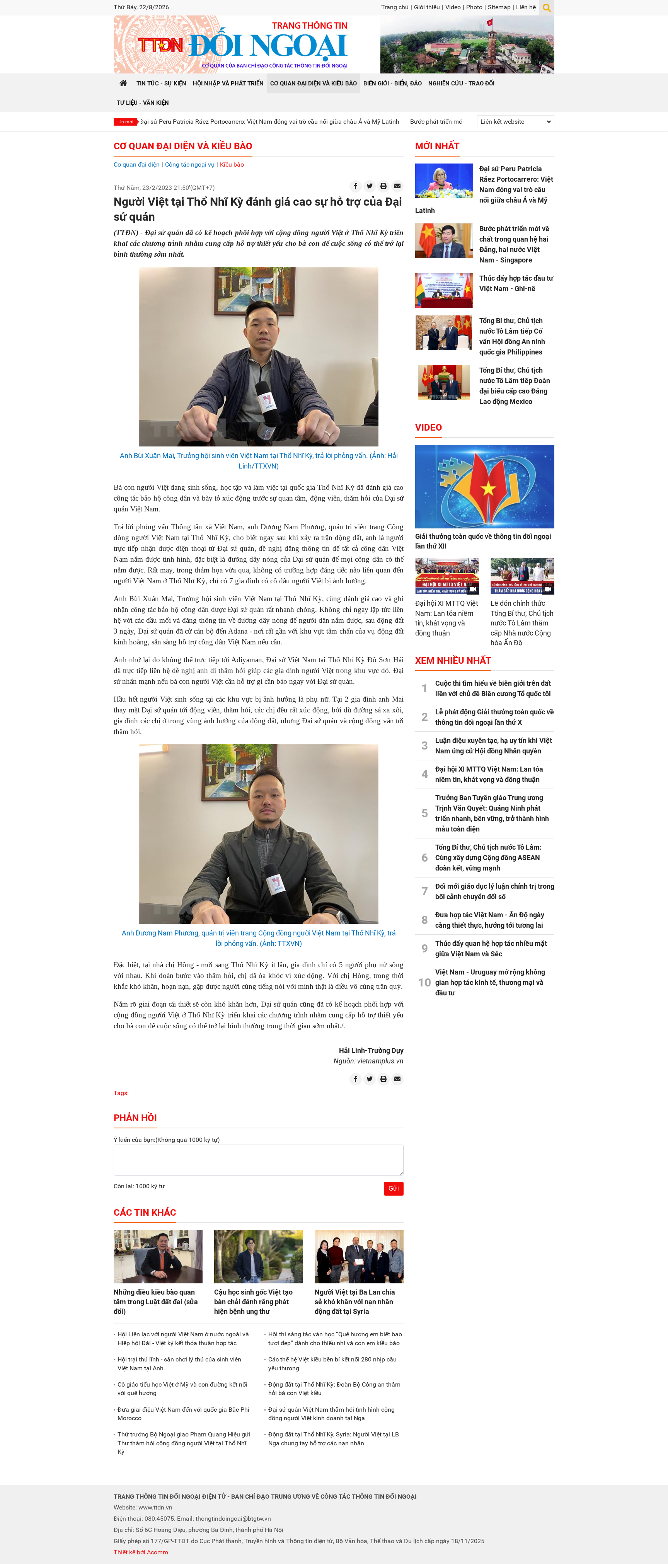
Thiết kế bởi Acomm (141, 1552)
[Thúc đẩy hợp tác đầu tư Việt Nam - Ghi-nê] (444, 290)
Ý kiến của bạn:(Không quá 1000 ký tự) (167, 1139)
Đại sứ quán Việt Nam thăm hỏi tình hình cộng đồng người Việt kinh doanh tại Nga (331, 1414)
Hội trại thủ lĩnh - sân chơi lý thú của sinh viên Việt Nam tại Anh (179, 1363)
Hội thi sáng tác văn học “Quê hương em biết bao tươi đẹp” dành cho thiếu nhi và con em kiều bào (335, 1338)
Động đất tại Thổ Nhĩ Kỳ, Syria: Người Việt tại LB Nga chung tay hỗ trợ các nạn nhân (333, 1438)
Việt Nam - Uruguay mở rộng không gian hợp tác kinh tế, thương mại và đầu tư (490, 982)
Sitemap (499, 7)
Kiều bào (232, 164)
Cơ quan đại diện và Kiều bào (183, 146)
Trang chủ (395, 7)
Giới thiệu (427, 7)
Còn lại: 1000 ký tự (139, 1186)
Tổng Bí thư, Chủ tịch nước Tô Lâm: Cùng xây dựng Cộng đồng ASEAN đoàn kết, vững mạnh (488, 857)
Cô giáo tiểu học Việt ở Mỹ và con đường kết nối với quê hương (182, 1389)
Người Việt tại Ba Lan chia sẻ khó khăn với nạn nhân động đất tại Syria (355, 1301)
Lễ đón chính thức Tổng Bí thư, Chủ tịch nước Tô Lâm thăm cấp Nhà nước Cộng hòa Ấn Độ (522, 623)
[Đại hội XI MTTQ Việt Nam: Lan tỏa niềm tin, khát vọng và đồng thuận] (447, 576)
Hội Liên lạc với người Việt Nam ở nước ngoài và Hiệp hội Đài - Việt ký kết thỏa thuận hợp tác (183, 1338)
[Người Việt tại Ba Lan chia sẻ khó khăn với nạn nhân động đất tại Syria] (359, 1256)
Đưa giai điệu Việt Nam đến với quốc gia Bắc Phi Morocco (183, 1414)
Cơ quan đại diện (137, 164)
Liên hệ (526, 7)
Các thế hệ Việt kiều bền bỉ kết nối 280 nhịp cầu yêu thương (332, 1363)
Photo (474, 7)
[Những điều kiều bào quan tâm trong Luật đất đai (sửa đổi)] (158, 1256)
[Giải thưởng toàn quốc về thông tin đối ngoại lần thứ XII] (484, 486)
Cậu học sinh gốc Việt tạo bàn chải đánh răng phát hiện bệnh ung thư (253, 1301)
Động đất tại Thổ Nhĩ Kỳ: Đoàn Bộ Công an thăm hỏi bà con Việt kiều (334, 1389)
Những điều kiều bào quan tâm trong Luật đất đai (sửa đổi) (156, 1301)
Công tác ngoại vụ (190, 164)
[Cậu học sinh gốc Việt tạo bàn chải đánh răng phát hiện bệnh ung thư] (258, 1256)
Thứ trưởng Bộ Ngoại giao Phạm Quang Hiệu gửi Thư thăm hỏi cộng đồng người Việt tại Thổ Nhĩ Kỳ (184, 1443)
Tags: (121, 1093)
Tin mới (125, 121)
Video (453, 7)
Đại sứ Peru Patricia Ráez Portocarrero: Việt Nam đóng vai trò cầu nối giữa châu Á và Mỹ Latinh (209, 121)
